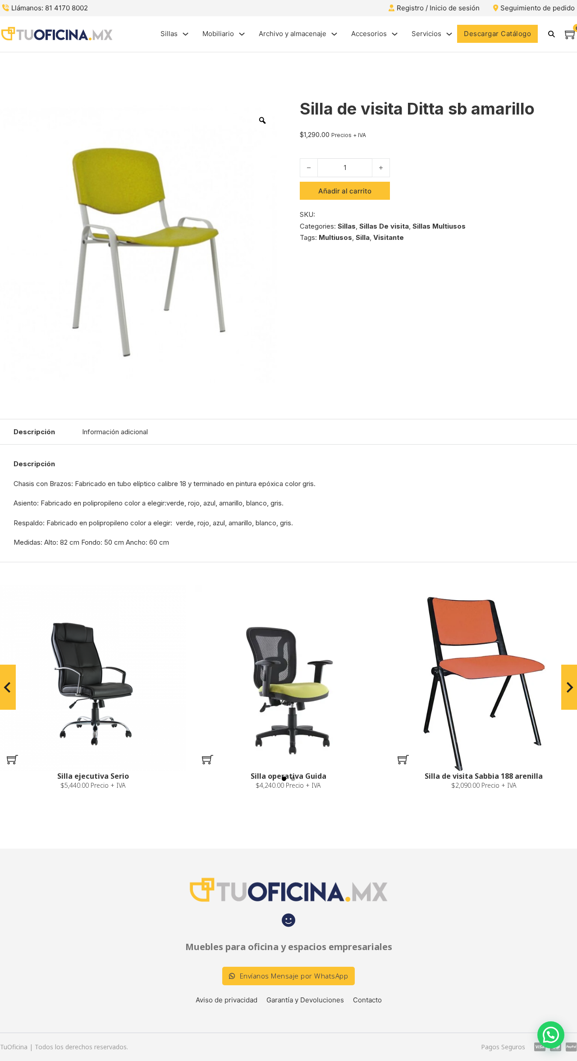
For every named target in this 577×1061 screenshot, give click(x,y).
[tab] (284, 778)
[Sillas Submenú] (185, 34)
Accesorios (369, 33)
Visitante (388, 237)
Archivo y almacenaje (292, 33)
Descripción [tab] (34, 431)
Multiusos (335, 237)
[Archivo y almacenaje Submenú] (334, 34)
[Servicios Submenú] (449, 34)
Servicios (426, 33)
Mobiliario (218, 33)
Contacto (367, 1000)
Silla (363, 237)
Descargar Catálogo (497, 33)
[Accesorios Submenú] (394, 34)
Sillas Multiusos (439, 226)
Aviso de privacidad (226, 1000)
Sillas (169, 33)
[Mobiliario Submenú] (241, 34)
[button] (12, 760)
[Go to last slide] (8, 687)
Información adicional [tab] (115, 431)
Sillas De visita (384, 226)
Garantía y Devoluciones (305, 1000)
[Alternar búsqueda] (551, 34)
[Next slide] (569, 687)
